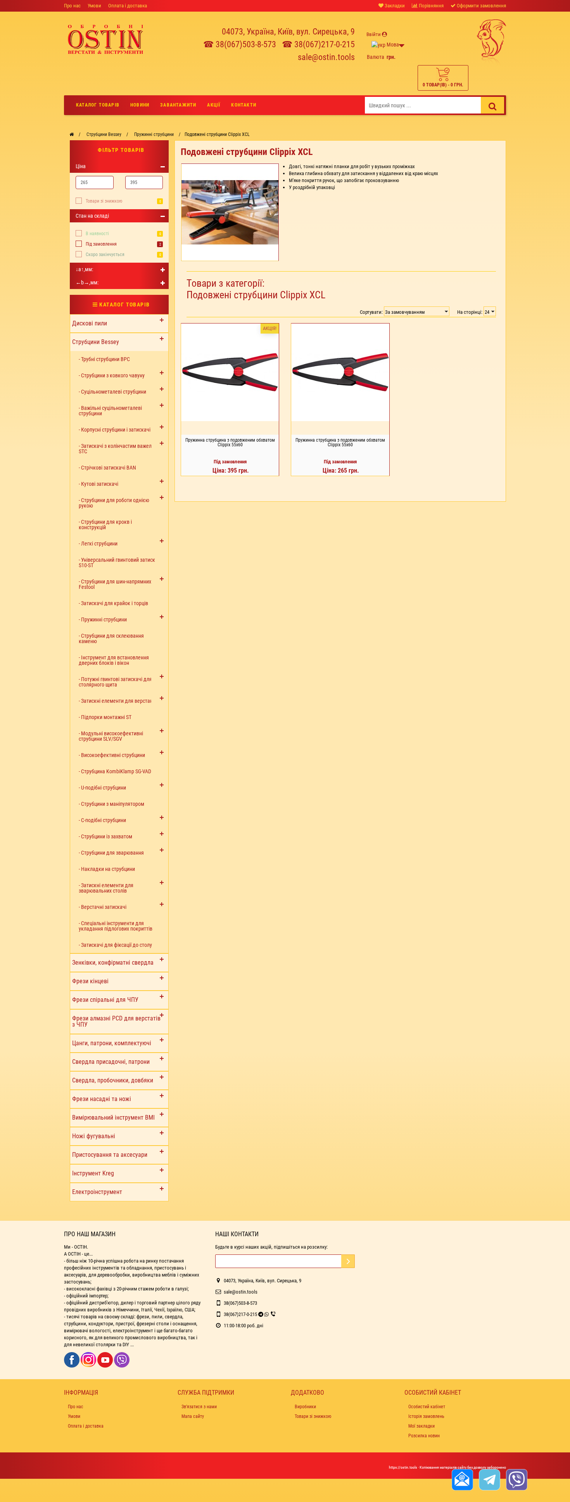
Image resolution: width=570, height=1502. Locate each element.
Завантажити (178, 105)
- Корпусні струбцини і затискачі (114, 430)
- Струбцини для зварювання (111, 853)
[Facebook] (72, 1359)
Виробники (305, 1406)
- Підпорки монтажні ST (105, 717)
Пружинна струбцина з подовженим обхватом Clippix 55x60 (230, 442)
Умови (94, 6)
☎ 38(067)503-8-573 (239, 44)
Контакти (243, 105)
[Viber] (122, 1359)
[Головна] (71, 134)
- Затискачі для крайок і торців (113, 603)
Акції (213, 105)
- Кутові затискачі (98, 484)
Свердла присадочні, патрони (111, 1061)
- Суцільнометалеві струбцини (112, 392)
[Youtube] (105, 1359)
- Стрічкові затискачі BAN (107, 468)
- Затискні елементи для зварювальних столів (106, 888)
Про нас (72, 6)
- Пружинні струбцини (103, 619)
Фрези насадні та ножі (101, 1099)
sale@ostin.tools (326, 57)
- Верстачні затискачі (102, 907)
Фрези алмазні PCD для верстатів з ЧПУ (116, 1021)
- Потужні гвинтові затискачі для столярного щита (115, 682)
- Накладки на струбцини (107, 869)
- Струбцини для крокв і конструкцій (105, 524)
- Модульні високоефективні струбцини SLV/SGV (111, 736)
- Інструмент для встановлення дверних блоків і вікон (114, 660)
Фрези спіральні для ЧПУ (105, 999)
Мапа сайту (192, 1416)
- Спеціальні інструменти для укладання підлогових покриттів (115, 926)
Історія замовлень (426, 1416)
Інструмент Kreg (93, 1173)
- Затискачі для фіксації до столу (115, 945)
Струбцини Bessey (95, 342)
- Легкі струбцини (98, 543)
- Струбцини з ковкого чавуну (112, 375)
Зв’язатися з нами (199, 1406)
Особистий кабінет (426, 1406)
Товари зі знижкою (104, 201)
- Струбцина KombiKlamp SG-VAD (115, 771)
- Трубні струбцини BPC (104, 359)
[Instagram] (89, 1359)
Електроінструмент (97, 1192)
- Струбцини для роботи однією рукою (114, 503)
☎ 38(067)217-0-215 (318, 44)
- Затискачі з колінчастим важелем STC (118, 448)
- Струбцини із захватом (105, 836)
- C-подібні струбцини (102, 820)
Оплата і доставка (127, 6)
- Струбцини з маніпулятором (111, 804)
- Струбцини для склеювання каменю (111, 638)
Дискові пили (89, 323)
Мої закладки (421, 1426)
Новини (139, 105)
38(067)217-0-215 (240, 1314)
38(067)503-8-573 (240, 1303)
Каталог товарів (97, 105)
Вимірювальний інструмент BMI (113, 1117)
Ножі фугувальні (93, 1136)
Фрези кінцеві (90, 981)
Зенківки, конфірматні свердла (113, 962)
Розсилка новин (424, 1435)
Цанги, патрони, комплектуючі (111, 1043)
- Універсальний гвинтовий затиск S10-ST (117, 562)
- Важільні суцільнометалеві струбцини (110, 410)
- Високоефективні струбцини (112, 755)
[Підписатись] (348, 1261)
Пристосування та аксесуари (109, 1154)
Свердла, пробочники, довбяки (112, 1080)
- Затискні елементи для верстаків (118, 701)
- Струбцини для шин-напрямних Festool (115, 584)
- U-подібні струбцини (102, 788)
